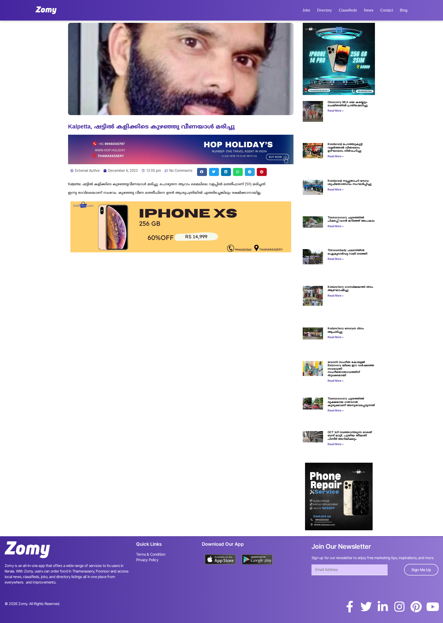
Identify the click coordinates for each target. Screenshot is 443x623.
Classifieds (348, 10)
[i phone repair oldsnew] (339, 529)
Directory (324, 10)
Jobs (306, 10)
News (368, 10)
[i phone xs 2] (180, 251)
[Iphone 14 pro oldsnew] (339, 93)
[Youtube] (432, 606)
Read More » (336, 110)
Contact (386, 10)
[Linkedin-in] (383, 606)
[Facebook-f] (349, 606)
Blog (403, 10)
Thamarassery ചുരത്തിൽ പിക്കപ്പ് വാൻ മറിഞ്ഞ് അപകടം (351, 219)
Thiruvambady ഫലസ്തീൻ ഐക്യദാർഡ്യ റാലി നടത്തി (347, 252)
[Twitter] (366, 606)
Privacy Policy (147, 559)
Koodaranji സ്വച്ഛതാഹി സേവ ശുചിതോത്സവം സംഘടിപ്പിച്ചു (349, 182)
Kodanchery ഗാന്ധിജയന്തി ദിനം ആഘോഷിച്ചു (350, 289)
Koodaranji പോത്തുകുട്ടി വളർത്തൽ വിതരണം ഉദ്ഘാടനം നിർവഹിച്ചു (345, 148)
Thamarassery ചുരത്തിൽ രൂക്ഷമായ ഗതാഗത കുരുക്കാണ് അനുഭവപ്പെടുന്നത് (351, 402)
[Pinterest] (416, 606)
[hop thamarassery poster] (180, 163)
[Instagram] (399, 606)
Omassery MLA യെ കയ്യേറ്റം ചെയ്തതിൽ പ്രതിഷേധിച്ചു (348, 104)
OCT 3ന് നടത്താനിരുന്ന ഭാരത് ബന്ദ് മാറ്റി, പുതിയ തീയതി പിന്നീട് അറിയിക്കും (350, 436)
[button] (202, 172)
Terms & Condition (150, 554)
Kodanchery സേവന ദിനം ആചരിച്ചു (346, 330)
